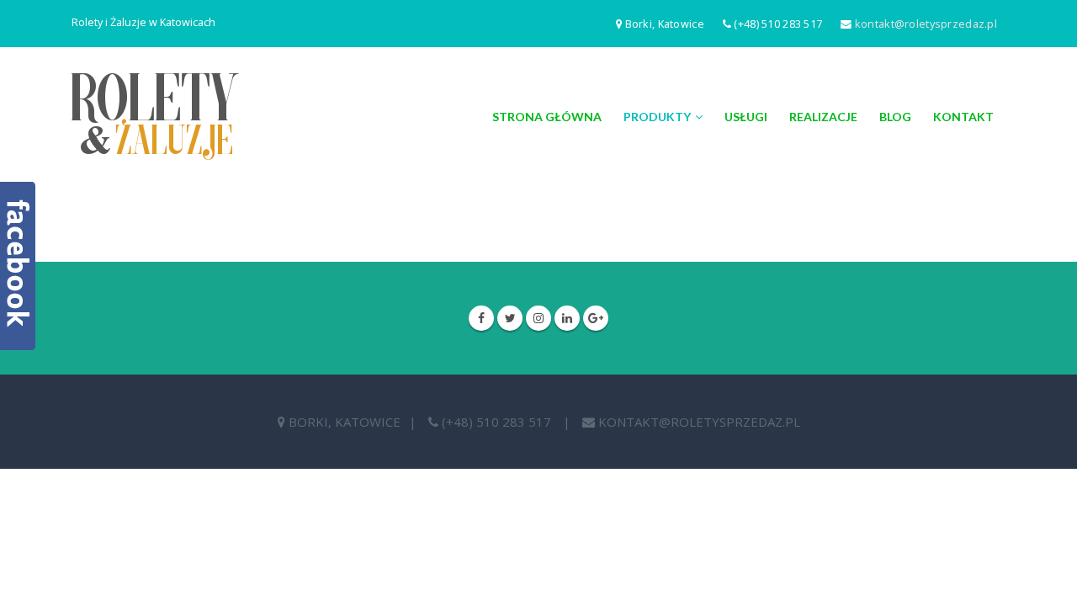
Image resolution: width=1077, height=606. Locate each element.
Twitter (510, 318)
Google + (595, 318)
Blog (895, 116)
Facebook (481, 318)
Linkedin (567, 318)
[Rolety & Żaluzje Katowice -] (155, 116)
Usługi (745, 116)
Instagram (538, 318)
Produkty (657, 116)
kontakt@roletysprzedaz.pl (926, 23)
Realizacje (823, 116)
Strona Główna (547, 116)
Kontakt (963, 116)
